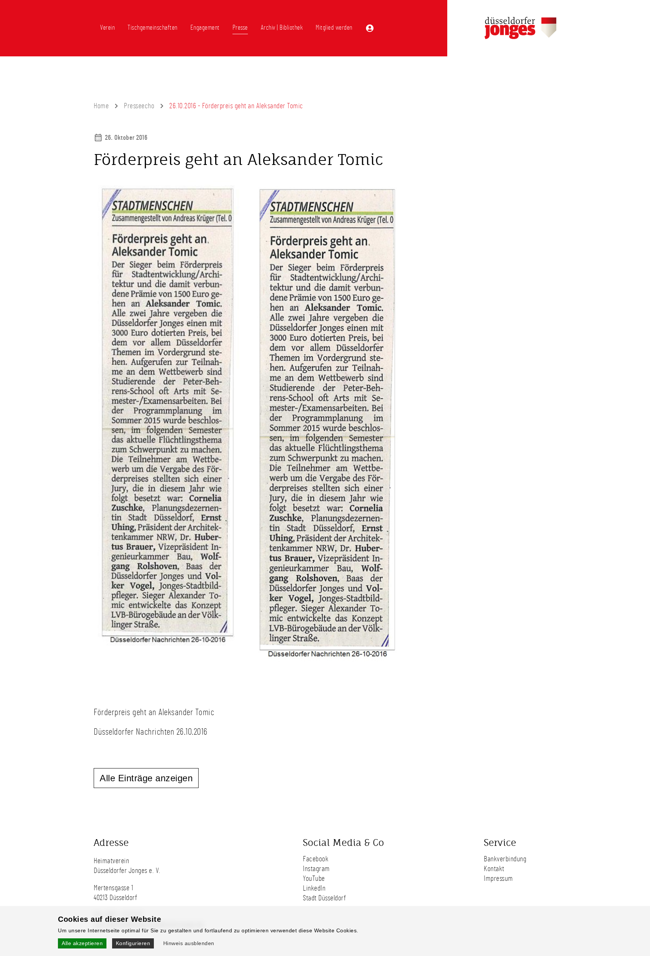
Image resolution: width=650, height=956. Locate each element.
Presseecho (139, 106)
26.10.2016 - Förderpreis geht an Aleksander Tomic (236, 106)
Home (101, 106)
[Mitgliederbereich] (369, 28)
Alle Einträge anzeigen (146, 778)
